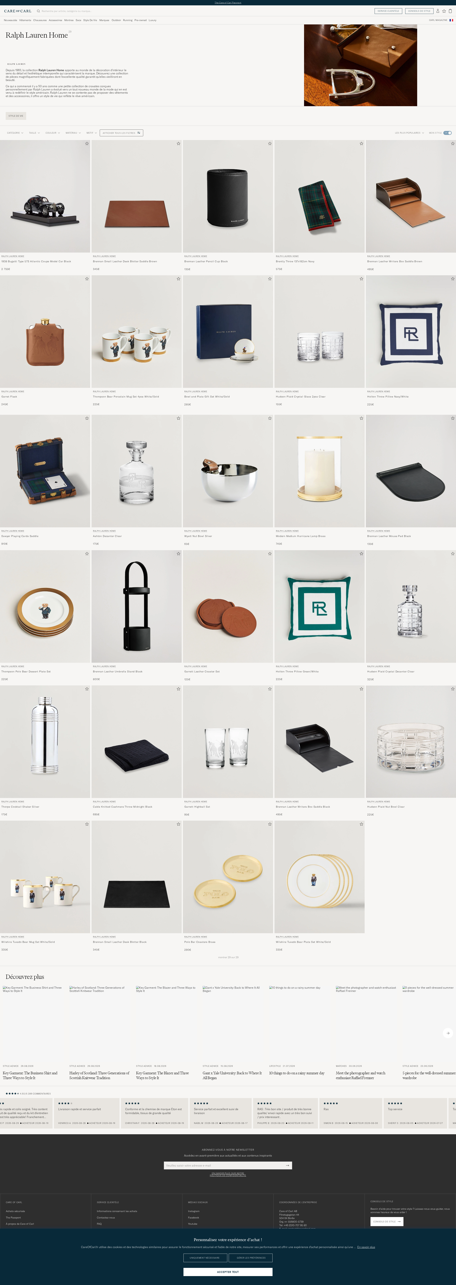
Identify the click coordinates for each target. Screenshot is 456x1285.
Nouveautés (10, 20)
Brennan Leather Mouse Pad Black (389, 536)
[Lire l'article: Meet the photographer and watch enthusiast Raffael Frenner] (366, 1033)
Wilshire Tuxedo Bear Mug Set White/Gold (28, 942)
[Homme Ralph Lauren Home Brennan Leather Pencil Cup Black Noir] (228, 196)
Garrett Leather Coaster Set (202, 671)
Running (127, 20)
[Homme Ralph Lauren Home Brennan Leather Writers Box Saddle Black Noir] (319, 741)
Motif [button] (90, 132)
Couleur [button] (51, 132)
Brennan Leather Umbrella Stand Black (117, 671)
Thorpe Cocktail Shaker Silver (20, 806)
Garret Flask (9, 396)
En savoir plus (366, 1247)
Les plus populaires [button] (408, 132)
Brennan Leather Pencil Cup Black (206, 261)
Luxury (152, 20)
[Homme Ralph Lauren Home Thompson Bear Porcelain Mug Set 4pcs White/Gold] (137, 331)
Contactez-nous (106, 1217)
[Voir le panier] (450, 10)
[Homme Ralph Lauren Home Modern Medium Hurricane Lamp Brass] (319, 471)
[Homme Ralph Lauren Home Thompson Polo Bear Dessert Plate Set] (45, 606)
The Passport (13, 1217)
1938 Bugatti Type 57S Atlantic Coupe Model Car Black (36, 261)
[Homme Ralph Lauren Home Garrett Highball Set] (228, 741)
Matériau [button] (71, 132)
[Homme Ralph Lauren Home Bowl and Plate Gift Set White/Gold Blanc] (228, 331)
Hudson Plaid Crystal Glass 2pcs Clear (301, 396)
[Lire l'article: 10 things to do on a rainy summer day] (299, 1033)
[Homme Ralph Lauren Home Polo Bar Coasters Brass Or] (228, 877)
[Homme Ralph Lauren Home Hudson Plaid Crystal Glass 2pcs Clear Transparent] (319, 331)
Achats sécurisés (15, 1211)
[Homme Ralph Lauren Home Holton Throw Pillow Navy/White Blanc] (411, 331)
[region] (228, 1113)
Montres (69, 20)
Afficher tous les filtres (119, 133)
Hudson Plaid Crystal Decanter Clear (390, 671)
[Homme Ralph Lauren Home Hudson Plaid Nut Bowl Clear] (411, 741)
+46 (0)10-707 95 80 (295, 1225)
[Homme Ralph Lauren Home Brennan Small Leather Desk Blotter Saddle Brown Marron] (137, 196)
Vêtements (25, 20)
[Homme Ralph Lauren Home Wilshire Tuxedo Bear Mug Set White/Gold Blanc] (45, 877)
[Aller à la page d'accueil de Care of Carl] (17, 11)
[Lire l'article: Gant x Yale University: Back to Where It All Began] (233, 1033)
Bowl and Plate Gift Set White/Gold (207, 396)
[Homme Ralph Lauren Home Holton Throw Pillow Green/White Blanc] (319, 606)
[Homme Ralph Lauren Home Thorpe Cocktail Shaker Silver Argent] (45, 741)
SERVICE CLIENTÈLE (388, 11)
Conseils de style (419, 11)
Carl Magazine (438, 20)
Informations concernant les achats (117, 1211)
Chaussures (40, 20)
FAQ (99, 1223)
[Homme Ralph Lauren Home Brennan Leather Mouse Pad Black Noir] (411, 471)
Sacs (78, 20)
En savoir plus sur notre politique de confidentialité (228, 1174)
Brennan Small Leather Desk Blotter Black (120, 942)
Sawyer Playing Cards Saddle (19, 536)
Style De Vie (90, 20)
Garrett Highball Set (197, 806)
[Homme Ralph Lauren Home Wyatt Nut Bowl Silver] (228, 471)
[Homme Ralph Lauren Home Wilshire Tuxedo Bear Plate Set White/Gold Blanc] (319, 877)
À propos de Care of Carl (20, 1223)
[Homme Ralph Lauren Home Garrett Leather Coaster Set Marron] (228, 606)
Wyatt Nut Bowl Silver (198, 536)
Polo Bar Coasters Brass (200, 942)
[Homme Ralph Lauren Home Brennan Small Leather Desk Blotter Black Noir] (137, 877)
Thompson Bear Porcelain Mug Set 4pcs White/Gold (126, 396)
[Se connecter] (438, 11)
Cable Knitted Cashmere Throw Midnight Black (122, 806)
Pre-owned (140, 20)
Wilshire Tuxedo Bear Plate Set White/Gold (303, 942)
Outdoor (116, 20)
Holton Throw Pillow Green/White (297, 671)
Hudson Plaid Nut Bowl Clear (386, 806)
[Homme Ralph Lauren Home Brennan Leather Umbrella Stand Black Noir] (137, 606)
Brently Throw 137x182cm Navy (295, 261)
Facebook (193, 1217)
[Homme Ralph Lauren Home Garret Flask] (45, 331)
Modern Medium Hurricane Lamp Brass (301, 536)
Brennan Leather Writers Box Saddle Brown (394, 261)
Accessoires (55, 20)
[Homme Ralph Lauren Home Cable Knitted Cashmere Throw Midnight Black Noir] (137, 741)
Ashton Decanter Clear (107, 536)
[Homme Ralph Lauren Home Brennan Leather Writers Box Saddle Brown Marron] (411, 196)
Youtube (192, 1223)
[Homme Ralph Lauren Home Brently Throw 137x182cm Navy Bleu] (319, 196)
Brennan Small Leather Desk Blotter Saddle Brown (125, 261)
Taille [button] (32, 132)
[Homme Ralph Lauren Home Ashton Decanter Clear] (137, 471)
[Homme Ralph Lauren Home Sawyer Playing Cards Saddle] (45, 471)
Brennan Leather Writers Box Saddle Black (303, 806)
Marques (104, 20)
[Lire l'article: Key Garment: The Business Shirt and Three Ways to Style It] (33, 1033)
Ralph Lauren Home (12, 256)
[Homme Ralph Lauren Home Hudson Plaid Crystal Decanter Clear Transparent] (411, 606)
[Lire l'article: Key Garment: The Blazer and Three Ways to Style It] (166, 1033)
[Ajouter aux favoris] (86, 144)
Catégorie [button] (13, 132)
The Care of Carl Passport (228, 2)
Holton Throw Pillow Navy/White (388, 396)
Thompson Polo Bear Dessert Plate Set (26, 671)
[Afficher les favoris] (444, 11)
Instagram (194, 1211)
